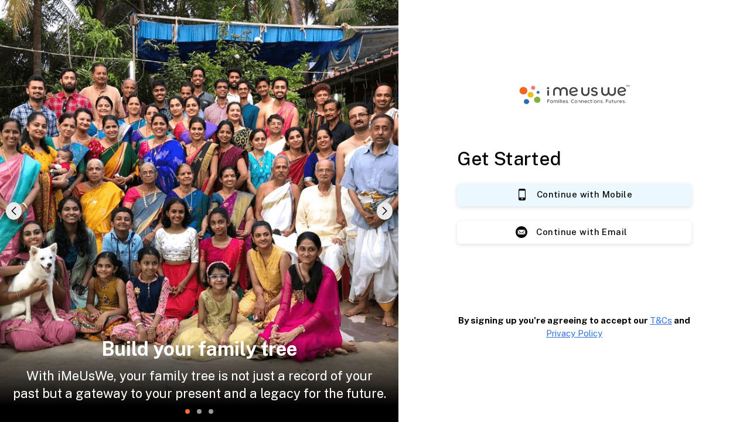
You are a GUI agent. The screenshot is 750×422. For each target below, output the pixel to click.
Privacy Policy (574, 333)
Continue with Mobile (585, 194)
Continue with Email (581, 232)
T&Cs (661, 320)
